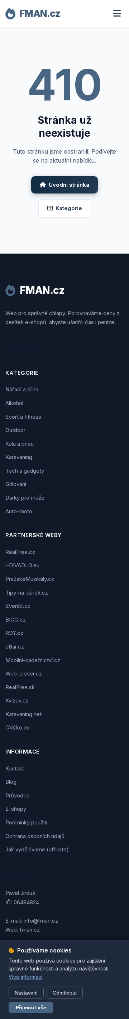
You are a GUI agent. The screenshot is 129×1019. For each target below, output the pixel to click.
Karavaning (18, 457)
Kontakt (14, 768)
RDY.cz (14, 632)
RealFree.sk (20, 687)
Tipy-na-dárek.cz (26, 592)
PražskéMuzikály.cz (29, 579)
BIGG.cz (15, 619)
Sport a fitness (23, 416)
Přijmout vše (31, 1007)
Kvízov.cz (17, 700)
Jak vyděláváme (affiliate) (37, 849)
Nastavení (26, 993)
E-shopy (15, 808)
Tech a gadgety (24, 470)
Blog (10, 781)
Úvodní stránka (69, 184)
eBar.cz (14, 646)
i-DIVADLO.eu (22, 565)
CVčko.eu (17, 727)
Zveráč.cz (17, 605)
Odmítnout (65, 993)
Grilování (15, 484)
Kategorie (69, 208)
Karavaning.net (23, 714)
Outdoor (15, 430)
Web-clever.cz (23, 673)
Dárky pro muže (24, 497)
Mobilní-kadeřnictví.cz (32, 660)
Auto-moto (18, 511)
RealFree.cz (20, 552)
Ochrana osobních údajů (34, 836)
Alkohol (14, 403)
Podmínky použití (26, 822)
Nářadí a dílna (21, 389)
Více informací (25, 977)
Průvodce (17, 795)
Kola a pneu (19, 443)
